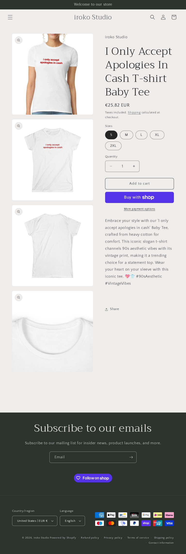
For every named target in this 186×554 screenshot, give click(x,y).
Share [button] (114, 309)
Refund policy (90, 537)
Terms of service (138, 537)
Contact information (161, 542)
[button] (10, 17)
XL (157, 135)
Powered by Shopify (63, 537)
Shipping (134, 112)
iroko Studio (41, 537)
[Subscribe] (131, 457)
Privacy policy (113, 537)
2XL (113, 146)
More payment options (139, 209)
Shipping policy (164, 537)
